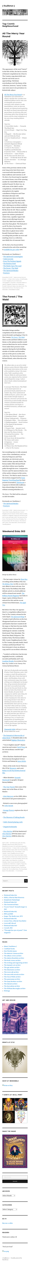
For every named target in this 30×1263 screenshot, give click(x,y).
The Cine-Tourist (9, 787)
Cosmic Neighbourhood (8, 280)
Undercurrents (8, 259)
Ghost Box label (20, 282)
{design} (4, 844)
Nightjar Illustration (18, 740)
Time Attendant (13, 522)
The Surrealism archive (12, 986)
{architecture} (14, 842)
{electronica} (17, 277)
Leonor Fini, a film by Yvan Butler (15, 921)
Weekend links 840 (10, 925)
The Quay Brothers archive (13, 981)
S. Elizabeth (21, 865)
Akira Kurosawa (10, 849)
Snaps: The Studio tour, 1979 (13, 916)
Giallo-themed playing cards (13, 822)
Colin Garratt (8, 805)
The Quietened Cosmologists (13, 256)
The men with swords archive (14, 974)
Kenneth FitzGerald (19, 862)
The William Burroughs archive (14, 988)
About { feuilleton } (10, 946)
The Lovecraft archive (11, 972)
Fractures (6, 273)
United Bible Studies (13, 289)
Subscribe (15, 1181)
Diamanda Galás (9, 729)
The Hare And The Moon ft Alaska (15, 519)
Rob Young (5, 517)
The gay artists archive (12, 967)
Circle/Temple (23, 279)
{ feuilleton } (8, 6)
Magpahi (9, 284)
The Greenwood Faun (11, 904)
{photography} (22, 846)
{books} (23, 842)
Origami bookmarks (10, 827)
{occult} (16, 846)
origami (18, 863)
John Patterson (8, 796)
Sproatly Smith (20, 286)
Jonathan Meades (8, 661)
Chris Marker (18, 851)
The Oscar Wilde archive (12, 977)
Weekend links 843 (10, 902)
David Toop (21, 747)
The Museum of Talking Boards (14, 817)
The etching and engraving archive (16, 963)
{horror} (23, 277)
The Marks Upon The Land (12, 266)
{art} (19, 842)
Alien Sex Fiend (19, 849)
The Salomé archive (10, 984)
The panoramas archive (12, 979)
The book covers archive (12, 960)
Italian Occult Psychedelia (14, 858)
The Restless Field (9, 263)
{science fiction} (6, 848)
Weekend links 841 (10, 918)
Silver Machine (7, 831)
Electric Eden (23, 513)
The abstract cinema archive (13, 953)
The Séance (17, 287)
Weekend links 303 (13, 531)
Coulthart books (9, 949)
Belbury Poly (10, 851)
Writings (7, 991)
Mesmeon (13, 768)
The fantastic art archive (12, 965)
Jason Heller (22, 761)
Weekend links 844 (10, 895)
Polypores (14, 284)
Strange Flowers (8, 810)
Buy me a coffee (7, 1223)
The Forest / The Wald (10, 268)
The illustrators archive (12, 970)
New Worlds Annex (10, 951)
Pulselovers (21, 284)
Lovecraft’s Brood (10, 923)
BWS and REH (8, 914)
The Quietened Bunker (10, 270)
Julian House (10, 862)
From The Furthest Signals (12, 261)
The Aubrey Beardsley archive (14, 958)
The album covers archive (12, 956)
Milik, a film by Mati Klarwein (14, 897)
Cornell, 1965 (8, 928)
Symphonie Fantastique (12, 900)
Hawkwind (8, 856)
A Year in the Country (13, 279)
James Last (24, 858)
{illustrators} (5, 846)
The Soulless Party (13, 869)
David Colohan (16, 513)
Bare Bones (16, 512)
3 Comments (19, 870)
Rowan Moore (14, 865)
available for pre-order (11, 249)
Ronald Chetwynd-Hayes (9, 286)
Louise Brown (6, 863)
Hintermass (14, 856)
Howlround (21, 856)
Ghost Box (13, 282)
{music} (4, 279)
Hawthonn (20, 482)
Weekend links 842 (10, 911)
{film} (16, 844)
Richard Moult (23, 515)
